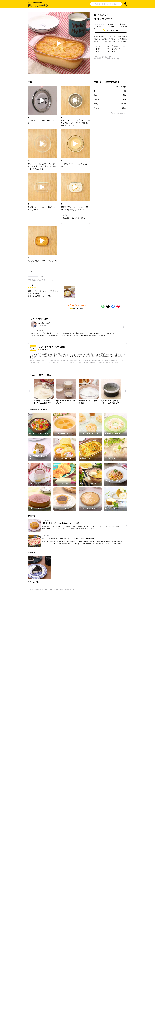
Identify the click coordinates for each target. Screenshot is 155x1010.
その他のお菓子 (47, 589)
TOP (29, 589)
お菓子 (36, 589)
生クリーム (98, 108)
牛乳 (96, 104)
